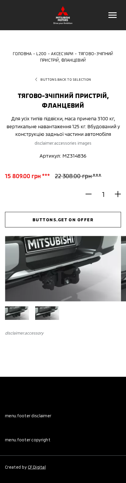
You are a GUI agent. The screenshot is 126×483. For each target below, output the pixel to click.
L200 (41, 53)
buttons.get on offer (63, 219)
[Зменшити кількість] (91, 194)
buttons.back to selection (65, 79)
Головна (22, 53)
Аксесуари (62, 53)
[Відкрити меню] (112, 15)
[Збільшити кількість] (115, 194)
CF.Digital (37, 467)
